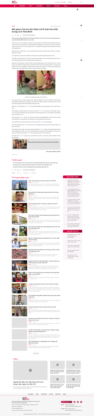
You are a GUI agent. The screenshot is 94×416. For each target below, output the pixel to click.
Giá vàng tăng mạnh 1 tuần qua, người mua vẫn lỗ (43, 203)
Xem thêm (36, 353)
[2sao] (14, 5)
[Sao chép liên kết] (20, 35)
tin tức (74, 234)
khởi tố (57, 42)
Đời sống (39, 5)
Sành (65, 5)
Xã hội (48, 5)
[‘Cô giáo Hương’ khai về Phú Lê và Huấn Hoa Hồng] (19, 288)
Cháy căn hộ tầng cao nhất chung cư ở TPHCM (42, 180)
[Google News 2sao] (29, 35)
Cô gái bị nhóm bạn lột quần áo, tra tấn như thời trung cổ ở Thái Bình (43, 142)
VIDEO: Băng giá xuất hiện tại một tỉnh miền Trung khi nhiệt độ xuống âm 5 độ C (73, 372)
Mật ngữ (57, 5)
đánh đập (33, 172)
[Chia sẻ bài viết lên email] (18, 35)
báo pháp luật (73, 250)
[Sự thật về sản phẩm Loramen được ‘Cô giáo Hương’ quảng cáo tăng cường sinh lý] (19, 334)
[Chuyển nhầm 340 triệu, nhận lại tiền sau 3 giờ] (19, 311)
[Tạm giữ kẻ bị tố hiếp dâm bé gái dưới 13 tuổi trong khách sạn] (19, 197)
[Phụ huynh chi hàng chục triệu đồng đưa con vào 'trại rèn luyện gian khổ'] (19, 231)
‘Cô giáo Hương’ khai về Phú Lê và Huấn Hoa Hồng (43, 284)
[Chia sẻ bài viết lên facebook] (13, 35)
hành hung (25, 172)
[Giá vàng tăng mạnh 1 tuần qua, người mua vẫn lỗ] (19, 208)
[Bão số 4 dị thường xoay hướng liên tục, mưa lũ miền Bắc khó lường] (19, 242)
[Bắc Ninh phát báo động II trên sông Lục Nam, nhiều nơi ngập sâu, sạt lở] (19, 254)
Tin (28, 140)
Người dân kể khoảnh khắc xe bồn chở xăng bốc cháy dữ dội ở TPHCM (57, 372)
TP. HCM (63, 408)
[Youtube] (78, 402)
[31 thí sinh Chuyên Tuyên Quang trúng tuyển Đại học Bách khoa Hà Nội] (19, 219)
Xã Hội (13, 26)
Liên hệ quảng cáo (66, 401)
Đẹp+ (30, 5)
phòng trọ (45, 124)
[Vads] (77, 24)
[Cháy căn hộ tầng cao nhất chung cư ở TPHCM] (19, 185)
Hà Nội (62, 404)
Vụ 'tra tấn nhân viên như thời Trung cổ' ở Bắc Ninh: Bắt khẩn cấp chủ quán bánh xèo (35, 162)
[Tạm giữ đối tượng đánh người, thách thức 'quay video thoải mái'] (19, 300)
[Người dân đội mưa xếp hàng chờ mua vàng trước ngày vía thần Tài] (30, 370)
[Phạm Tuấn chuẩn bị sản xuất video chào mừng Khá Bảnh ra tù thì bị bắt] (19, 277)
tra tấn (18, 172)
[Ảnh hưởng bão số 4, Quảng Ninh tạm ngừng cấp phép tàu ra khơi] (19, 346)
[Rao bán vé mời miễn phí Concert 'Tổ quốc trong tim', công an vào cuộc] (19, 323)
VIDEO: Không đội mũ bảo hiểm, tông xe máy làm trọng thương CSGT (57, 386)
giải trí (73, 256)
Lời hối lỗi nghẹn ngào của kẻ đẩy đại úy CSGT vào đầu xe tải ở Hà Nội (73, 386)
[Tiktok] (81, 402)
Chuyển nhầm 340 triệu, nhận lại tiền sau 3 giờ (42, 307)
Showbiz (22, 5)
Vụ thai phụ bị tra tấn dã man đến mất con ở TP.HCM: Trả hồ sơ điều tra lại (32, 164)
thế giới (75, 245)
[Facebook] (74, 402)
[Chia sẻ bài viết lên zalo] (15, 35)
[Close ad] (77, 9)
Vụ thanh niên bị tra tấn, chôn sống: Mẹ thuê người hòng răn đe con (31, 167)
